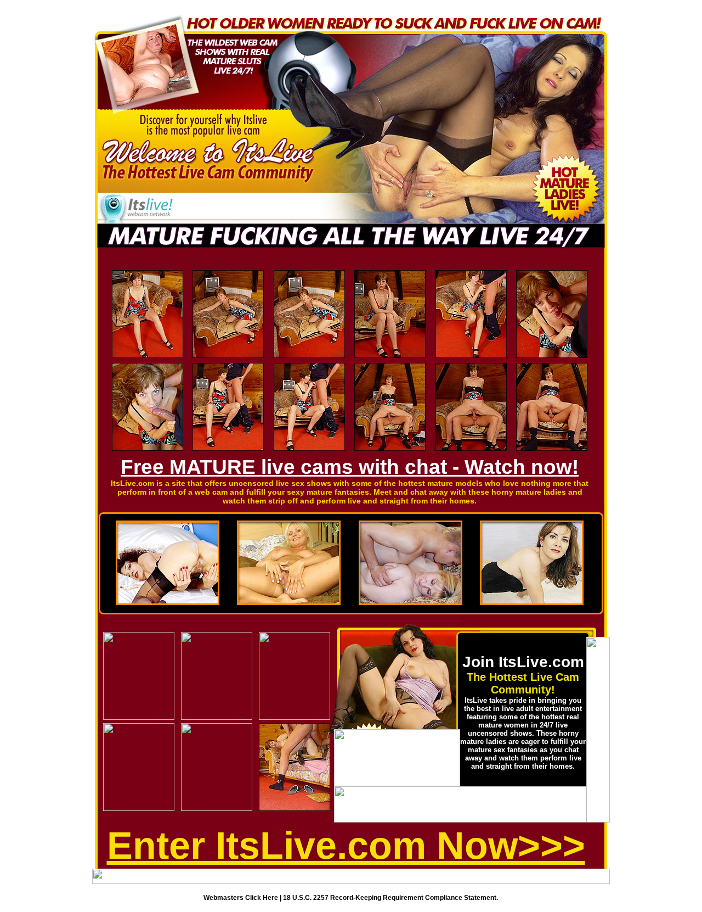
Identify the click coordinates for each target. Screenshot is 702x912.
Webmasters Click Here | (243, 898)
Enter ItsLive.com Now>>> (346, 845)
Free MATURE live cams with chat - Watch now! (350, 467)
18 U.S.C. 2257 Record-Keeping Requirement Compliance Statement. (390, 898)
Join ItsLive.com (523, 661)
